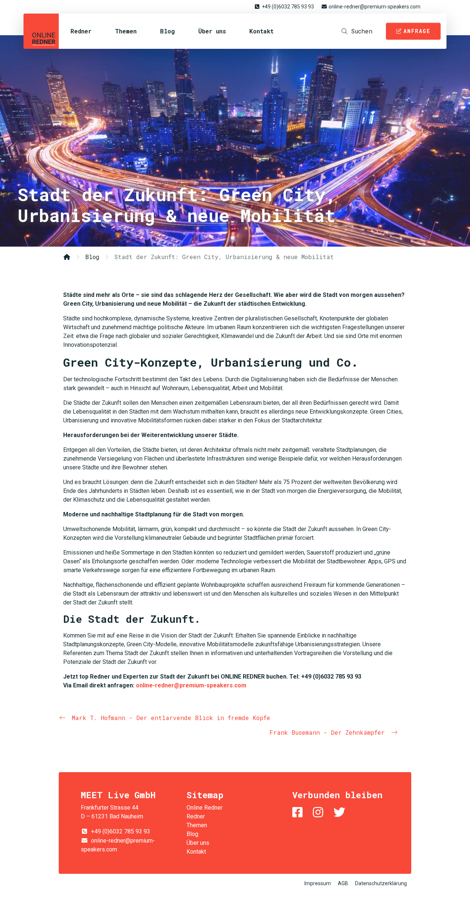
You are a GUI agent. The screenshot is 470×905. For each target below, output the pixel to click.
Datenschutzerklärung (381, 883)
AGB (343, 883)
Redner (80, 31)
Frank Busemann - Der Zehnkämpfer (327, 732)
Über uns (212, 31)
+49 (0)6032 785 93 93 (288, 7)
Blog (167, 31)
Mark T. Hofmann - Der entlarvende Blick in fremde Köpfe (171, 718)
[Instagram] (319, 812)
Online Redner (41, 31)
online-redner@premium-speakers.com (374, 7)
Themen (126, 31)
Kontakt (261, 31)
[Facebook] (299, 812)
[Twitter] (340, 812)
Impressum (317, 883)
